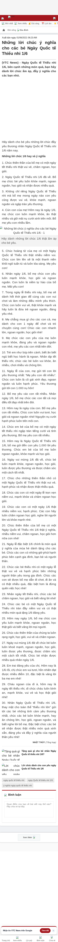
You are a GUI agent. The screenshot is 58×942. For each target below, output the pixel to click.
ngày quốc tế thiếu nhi (13, 780)
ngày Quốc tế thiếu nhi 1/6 (40, 780)
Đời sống (12, 30)
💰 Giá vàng (33, 23)
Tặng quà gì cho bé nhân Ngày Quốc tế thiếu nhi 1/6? (39, 753)
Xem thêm (28, 837)
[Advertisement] (29, 107)
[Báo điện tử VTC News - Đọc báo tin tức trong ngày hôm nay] (18, 18)
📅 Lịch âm (46, 23)
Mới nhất (9, 23)
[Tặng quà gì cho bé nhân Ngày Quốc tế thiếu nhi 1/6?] (11, 755)
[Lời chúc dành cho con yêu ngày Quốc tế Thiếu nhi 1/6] (11, 769)
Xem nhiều (22, 23)
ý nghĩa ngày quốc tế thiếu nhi (17, 785)
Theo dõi (45, 931)
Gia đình (24, 30)
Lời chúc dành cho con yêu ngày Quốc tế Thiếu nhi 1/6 (39, 767)
